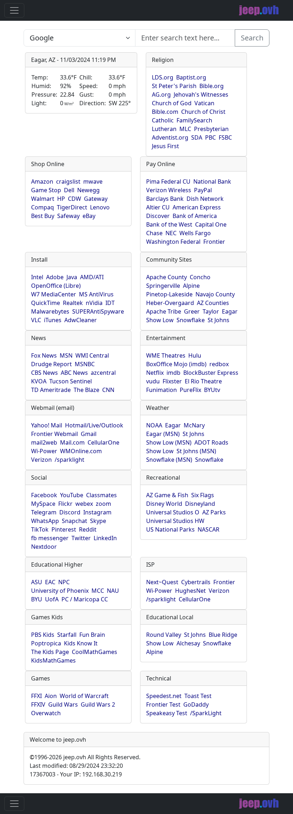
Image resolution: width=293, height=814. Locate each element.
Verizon (41, 460)
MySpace (43, 504)
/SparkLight (206, 713)
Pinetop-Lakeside (169, 294)
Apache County (166, 277)
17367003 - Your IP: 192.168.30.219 (76, 774)
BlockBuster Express (210, 373)
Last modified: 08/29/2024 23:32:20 (76, 766)
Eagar (230, 311)
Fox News (44, 355)
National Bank (212, 181)
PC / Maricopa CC (84, 599)
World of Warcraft (84, 696)
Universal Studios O (172, 512)
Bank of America (195, 216)
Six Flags (202, 495)
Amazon (42, 181)
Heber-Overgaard (170, 303)
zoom (103, 504)
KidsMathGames (53, 660)
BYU (36, 599)
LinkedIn (105, 538)
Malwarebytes (50, 311)
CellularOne (103, 442)
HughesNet (190, 591)
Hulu (194, 355)
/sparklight (69, 460)
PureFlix (190, 390)
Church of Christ (203, 112)
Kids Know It (81, 643)
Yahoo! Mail (46, 425)
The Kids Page (50, 652)
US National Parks (170, 529)
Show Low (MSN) (169, 442)
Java (71, 277)
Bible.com (165, 112)
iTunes (52, 320)
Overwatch (46, 713)
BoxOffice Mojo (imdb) (176, 364)
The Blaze (86, 390)
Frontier (214, 242)
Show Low (160, 320)
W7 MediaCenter (53, 294)
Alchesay (188, 643)
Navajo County (215, 294)
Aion (51, 696)
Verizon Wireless (168, 190)
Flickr (65, 504)
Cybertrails (195, 582)
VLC (36, 320)
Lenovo (100, 207)
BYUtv (212, 390)
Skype (98, 521)
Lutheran (164, 129)
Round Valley (163, 635)
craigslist (68, 181)
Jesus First (165, 146)
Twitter (81, 538)
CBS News (44, 373)
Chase (154, 233)
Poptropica (46, 643)
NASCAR (208, 529)
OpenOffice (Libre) (56, 286)
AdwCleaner (80, 320)
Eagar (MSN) (163, 434)
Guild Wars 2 (98, 704)
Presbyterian (211, 129)
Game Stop (46, 190)
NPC (64, 582)
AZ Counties (213, 303)
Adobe (55, 277)
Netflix (155, 373)
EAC (50, 582)
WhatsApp (45, 521)
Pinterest (63, 529)
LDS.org (162, 77)
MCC (97, 591)
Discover (158, 216)
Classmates (101, 495)
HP (61, 199)
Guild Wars (63, 704)
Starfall (66, 635)
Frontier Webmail (54, 434)
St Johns (218, 320)
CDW (74, 199)
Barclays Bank (165, 199)
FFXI (36, 696)
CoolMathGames (94, 652)
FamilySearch (194, 120)
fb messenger (50, 538)
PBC (210, 137)
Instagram (97, 512)
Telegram (43, 512)
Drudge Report (51, 364)
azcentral (103, 373)
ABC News (74, 373)
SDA (196, 137)
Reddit (87, 529)
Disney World (164, 504)
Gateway (96, 199)
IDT (110, 303)
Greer (192, 311)
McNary (194, 425)
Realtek (73, 303)
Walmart (42, 199)
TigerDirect (72, 207)
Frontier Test (163, 704)
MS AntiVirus (96, 294)
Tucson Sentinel (70, 381)
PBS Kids (42, 635)
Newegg (88, 190)
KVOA (38, 381)
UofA (52, 599)
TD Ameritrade (51, 390)
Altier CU (158, 207)
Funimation (161, 390)
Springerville (163, 286)
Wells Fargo (195, 233)
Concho (200, 277)
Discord (69, 512)
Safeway (68, 216)
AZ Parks (214, 512)
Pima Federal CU (168, 181)
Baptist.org (191, 77)
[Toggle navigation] (14, 10)
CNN (108, 390)
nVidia (94, 303)
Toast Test (198, 696)
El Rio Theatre (203, 381)
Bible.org (211, 86)
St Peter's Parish (174, 86)
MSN (66, 355)
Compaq (42, 207)
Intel (37, 277)
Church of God (172, 103)
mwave (93, 181)
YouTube (71, 495)
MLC (185, 129)
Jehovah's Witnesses (201, 94)
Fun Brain (92, 635)
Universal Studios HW (175, 521)
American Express (197, 207)
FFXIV (38, 704)
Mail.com (72, 442)
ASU (36, 582)
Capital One (211, 224)
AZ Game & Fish (167, 495)
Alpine (191, 286)
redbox (219, 364)
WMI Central (92, 355)
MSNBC (85, 364)
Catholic (163, 120)
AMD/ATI (92, 277)
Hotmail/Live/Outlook (94, 425)
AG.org (161, 94)
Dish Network (205, 199)
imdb (173, 373)
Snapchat (74, 521)
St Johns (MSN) (196, 451)
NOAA (154, 425)
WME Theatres (165, 355)
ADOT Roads (211, 442)
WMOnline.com (81, 451)
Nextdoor (44, 547)
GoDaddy (196, 704)
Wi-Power (44, 451)
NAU (113, 591)
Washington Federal (173, 242)
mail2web (44, 442)
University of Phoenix (60, 591)
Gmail (88, 434)
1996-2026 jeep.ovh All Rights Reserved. (85, 757)
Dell (69, 190)
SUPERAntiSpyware (98, 311)
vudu (153, 381)
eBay (89, 216)
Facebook (44, 495)
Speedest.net (164, 696)
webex (84, 504)
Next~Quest (162, 582)
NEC (171, 233)
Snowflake (191, 320)
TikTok (40, 529)
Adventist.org (170, 137)
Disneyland (200, 504)
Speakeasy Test (166, 713)
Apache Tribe (163, 311)
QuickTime (45, 303)
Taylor (211, 311)
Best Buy (42, 216)
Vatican (204, 103)
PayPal (203, 190)
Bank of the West (169, 224)
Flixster (172, 381)
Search (252, 38)
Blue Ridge (223, 635)
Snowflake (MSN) (169, 460)
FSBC (225, 137)
